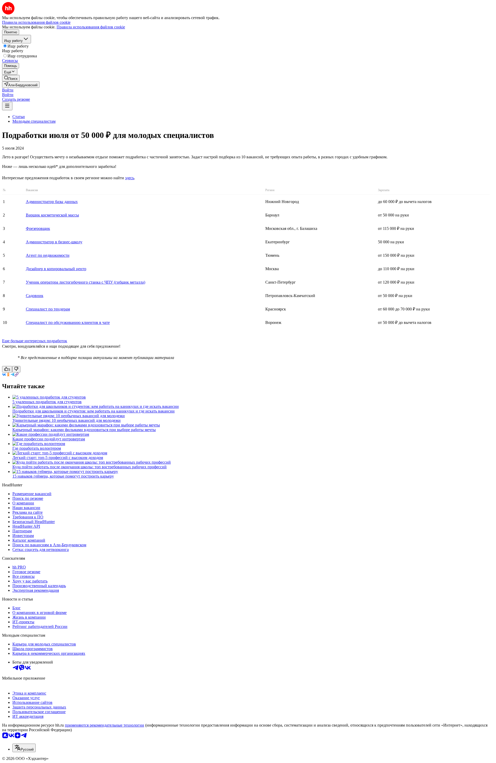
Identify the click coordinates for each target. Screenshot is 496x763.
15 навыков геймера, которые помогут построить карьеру (63, 476)
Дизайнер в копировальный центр (56, 269)
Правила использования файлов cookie (91, 27)
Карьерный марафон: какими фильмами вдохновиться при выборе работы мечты (84, 429)
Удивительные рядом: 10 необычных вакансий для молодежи (66, 420)
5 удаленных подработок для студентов (47, 402)
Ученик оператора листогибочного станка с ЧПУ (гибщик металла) (85, 282)
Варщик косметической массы (52, 215)
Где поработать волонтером (36, 448)
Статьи (18, 116)
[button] (7, 90)
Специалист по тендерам (48, 309)
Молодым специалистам (34, 121)
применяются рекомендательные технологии (104, 725)
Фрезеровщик (38, 228)
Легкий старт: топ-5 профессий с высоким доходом (57, 457)
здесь (129, 178)
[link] (11, 78)
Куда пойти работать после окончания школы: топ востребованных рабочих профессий (89, 467)
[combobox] (24, 748)
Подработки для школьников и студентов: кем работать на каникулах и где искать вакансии (93, 411)
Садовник (34, 295)
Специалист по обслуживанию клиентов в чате (68, 322)
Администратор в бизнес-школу (54, 242)
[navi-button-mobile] (7, 106)
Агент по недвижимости (47, 255)
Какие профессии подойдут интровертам (48, 439)
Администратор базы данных (52, 201)
